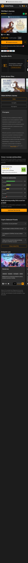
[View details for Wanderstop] (13, 260)
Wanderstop (5, 269)
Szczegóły (14, 102)
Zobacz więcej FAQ (14, 246)
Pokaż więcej (13, 146)
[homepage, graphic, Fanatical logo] (7, 6)
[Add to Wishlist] (25, 42)
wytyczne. (3, 162)
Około (14, 99)
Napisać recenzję (14, 210)
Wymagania (14, 106)
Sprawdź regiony (4, 47)
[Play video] (13, 85)
